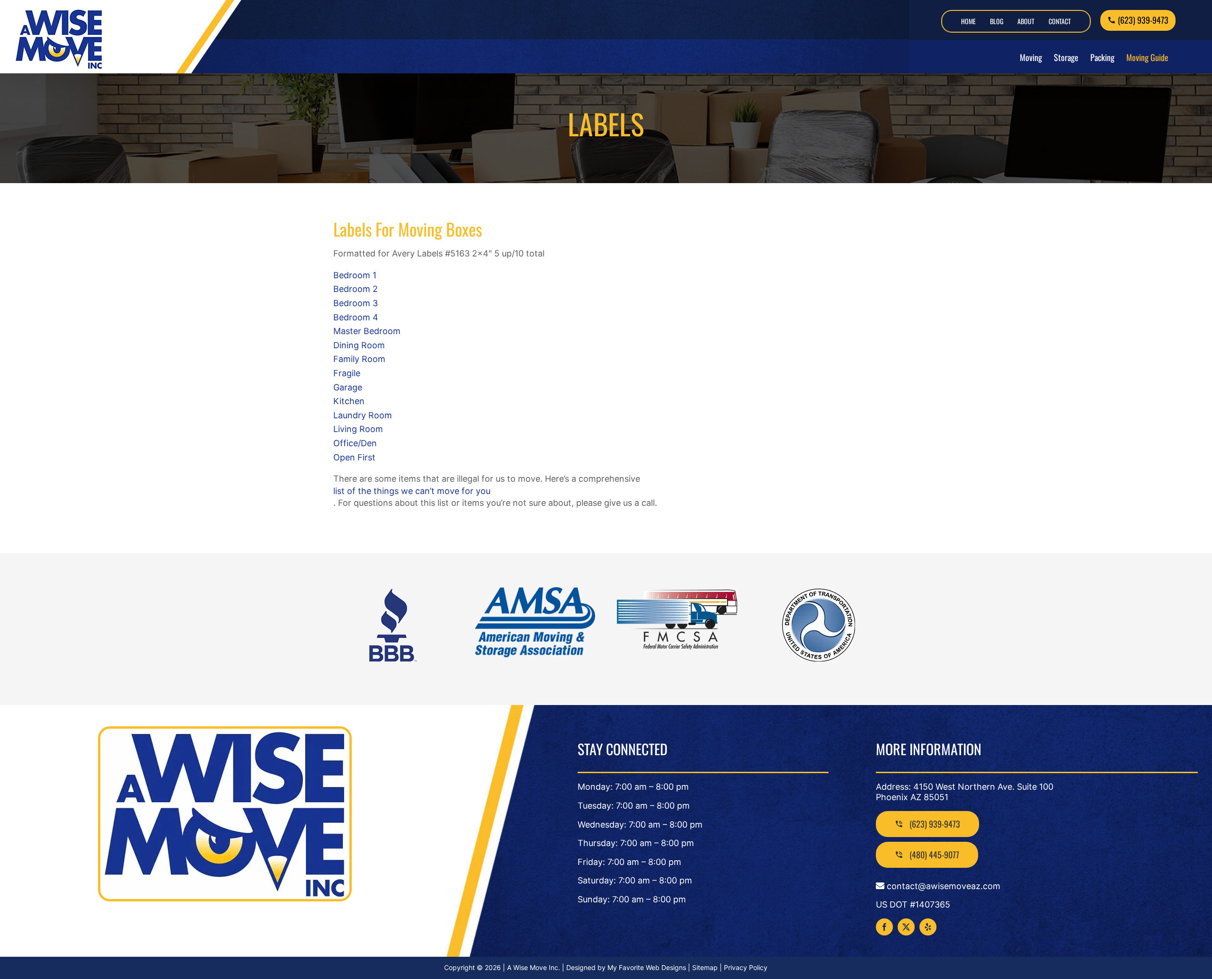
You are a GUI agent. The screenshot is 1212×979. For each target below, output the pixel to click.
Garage (347, 387)
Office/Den (355, 443)
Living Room (358, 429)
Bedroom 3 (355, 303)
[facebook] (884, 926)
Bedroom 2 (355, 289)
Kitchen (349, 401)
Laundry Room (362, 415)
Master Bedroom (367, 331)
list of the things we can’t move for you (411, 491)
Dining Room (359, 345)
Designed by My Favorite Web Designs (626, 967)
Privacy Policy (745, 967)
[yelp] (927, 926)
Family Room (359, 359)
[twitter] (906, 926)
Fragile (346, 373)
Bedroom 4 (355, 317)
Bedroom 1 (354, 275)
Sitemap (705, 967)
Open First (354, 457)
